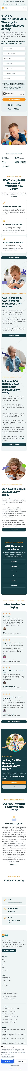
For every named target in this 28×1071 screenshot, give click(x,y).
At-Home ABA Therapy (8, 998)
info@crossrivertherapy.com (15, 902)
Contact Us (5, 970)
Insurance (4, 983)
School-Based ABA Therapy (9, 993)
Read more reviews (14, 721)
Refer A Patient (6, 977)
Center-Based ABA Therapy (9, 996)
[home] (5, 8)
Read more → (14, 864)
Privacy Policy (14, 88)
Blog (3, 964)
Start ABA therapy (14, 257)
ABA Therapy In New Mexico (10, 1016)
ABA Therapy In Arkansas (9, 1022)
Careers (4, 967)
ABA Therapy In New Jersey (10, 1019)
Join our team (14, 529)
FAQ (14, 786)
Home (3, 959)
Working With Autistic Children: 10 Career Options (13, 1030)
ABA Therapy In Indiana (8, 1014)
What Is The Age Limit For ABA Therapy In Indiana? (13, 1039)
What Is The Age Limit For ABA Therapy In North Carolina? (13, 1035)
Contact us (14, 782)
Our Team (4, 962)
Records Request (6, 980)
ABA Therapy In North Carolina (10, 1008)
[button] (24, 8)
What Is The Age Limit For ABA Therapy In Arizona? (13, 1044)
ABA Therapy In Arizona (8, 1011)
